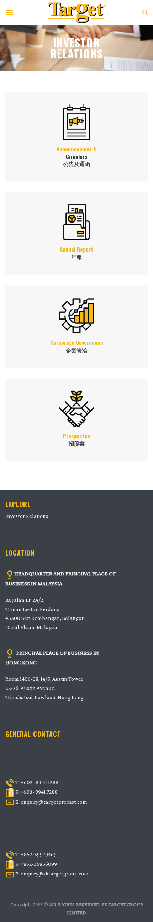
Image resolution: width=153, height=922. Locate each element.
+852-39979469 (39, 854)
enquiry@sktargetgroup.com (55, 873)
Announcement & (76, 149)
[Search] (145, 12)
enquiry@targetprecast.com (54, 802)
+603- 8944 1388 (39, 782)
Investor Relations (26, 516)
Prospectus (76, 436)
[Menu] (9, 12)
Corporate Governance (76, 342)
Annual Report (76, 249)
